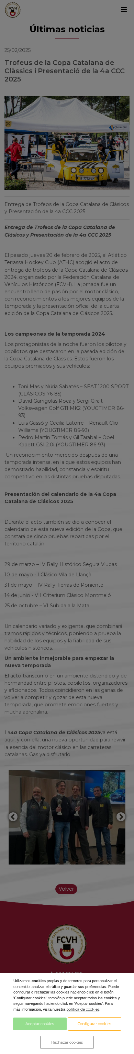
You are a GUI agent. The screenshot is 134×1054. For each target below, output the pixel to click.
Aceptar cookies (39, 1023)
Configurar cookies (94, 1023)
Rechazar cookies (67, 1042)
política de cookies (82, 1009)
